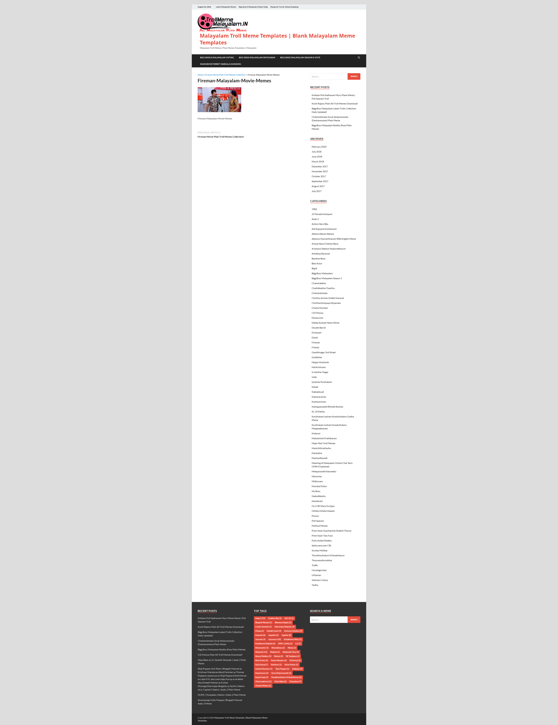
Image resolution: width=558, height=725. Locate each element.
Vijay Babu (280, 681)
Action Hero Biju (320, 223)
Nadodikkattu (319, 496)
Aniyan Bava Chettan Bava (325, 243)
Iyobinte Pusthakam (322, 382)
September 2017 (320, 181)
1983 (314, 209)
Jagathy (286, 635)
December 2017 (320, 166)
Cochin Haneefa (263, 627)
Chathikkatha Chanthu (323, 288)
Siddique (297, 669)
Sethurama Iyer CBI (321, 545)
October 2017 (319, 176)
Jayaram (260, 639)
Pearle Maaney (279, 660)
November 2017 (320, 171)
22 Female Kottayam (322, 214)
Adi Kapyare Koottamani (324, 228)
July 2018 (316, 151)
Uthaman (316, 575)
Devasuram (317, 317)
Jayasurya (274, 639)
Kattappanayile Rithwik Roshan (327, 406)
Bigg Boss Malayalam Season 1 (327, 278)
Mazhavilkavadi (319, 458)
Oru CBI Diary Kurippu (323, 506)
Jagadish (273, 635)
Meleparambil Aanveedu (324, 471)
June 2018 (317, 156)
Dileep (259, 631)
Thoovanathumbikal (322, 560)
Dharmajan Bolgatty (285, 627)
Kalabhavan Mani (293, 639)
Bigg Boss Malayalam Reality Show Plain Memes (222, 649)
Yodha (315, 585)
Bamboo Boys (319, 258)
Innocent (260, 635)
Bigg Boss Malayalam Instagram (257, 57)
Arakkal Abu (274, 618)
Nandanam (317, 501)
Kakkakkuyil (318, 391)
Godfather (317, 357)
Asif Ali (289, 618)
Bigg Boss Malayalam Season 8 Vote (300, 57)
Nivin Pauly (261, 660)
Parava (315, 515)
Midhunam (317, 481)
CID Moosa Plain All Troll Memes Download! (220, 654)
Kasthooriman (319, 401)
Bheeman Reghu (283, 622)
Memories (317, 476)
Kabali (315, 386)
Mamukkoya (278, 648)
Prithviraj (295, 660)
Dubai (315, 337)
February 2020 (319, 146)
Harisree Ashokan (293, 631)
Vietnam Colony (320, 580)
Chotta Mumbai (320, 307)
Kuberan (316, 433)
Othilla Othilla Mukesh (323, 510)
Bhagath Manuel (263, 622)
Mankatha (317, 453)
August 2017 (318, 186)
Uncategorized (319, 570)
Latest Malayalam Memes (226, 7)
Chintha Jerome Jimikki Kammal (328, 298)
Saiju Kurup (261, 664)
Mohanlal (261, 652)
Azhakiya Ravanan (321, 253)
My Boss (316, 491)
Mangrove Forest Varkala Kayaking (284, 7)
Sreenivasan (261, 673)
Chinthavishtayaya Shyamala (326, 303)
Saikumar (276, 664)
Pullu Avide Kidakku (322, 540)
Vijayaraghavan (263, 681)
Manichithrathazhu (321, 448)
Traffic (315, 565)
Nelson (278, 656)
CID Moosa (317, 312)
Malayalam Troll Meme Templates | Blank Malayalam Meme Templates (277, 39)
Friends (315, 347)
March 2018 (318, 161)
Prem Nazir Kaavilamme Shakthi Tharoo (331, 530)
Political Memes (320, 525)
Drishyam (316, 332)
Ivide (314, 377)
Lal (298, 643)
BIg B (314, 268)
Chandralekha (319, 283)
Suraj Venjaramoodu (281, 673)
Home (200, 74)
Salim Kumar (291, 664)
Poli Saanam (318, 520)
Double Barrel (319, 327)
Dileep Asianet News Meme (325, 322)
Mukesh (275, 652)
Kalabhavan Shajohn (265, 643)
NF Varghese (292, 656)
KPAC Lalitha (285, 643)
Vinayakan (295, 681)
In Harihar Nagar (320, 372)
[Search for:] (335, 76)
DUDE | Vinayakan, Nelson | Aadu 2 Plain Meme (222, 694)
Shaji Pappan (282, 669)
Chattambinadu (320, 293)
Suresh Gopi (261, 677)
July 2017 (316, 191)
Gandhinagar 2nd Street (324, 352)
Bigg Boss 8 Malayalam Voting (217, 57)
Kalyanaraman (319, 396)
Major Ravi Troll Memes (323, 443)
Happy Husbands (320, 362)
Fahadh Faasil (274, 631)
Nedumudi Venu (291, 652)
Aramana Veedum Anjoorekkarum (329, 248)
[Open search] (359, 57)
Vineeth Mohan (263, 685)
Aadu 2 (315, 219)
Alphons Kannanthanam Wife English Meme (334, 238)
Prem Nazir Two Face (322, 535)
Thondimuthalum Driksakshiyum (328, 555)
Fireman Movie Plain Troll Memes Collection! (225, 74)
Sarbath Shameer (263, 669)
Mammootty (262, 648)
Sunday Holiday (319, 550)
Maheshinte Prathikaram (324, 438)
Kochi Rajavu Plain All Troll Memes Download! (335, 103)
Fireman (316, 342)
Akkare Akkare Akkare (323, 233)
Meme (292, 648)
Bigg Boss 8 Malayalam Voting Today (253, 7)
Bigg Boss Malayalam (322, 273)
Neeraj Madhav (263, 656)
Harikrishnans (319, 367)
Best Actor (317, 263)
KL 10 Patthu (318, 411)
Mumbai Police (319, 486)
